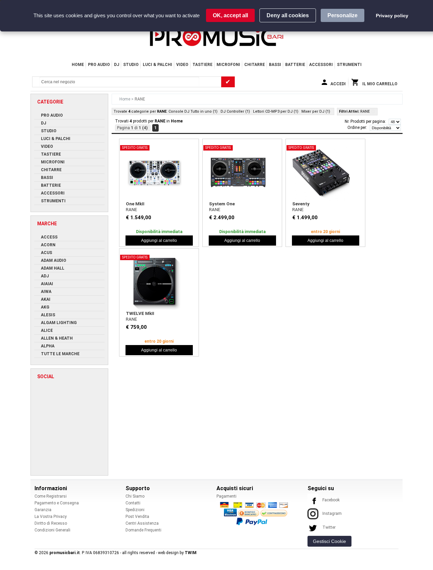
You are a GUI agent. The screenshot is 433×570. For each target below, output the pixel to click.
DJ (116, 64)
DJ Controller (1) (235, 111)
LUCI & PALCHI (157, 64)
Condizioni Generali (52, 530)
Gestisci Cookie (329, 541)
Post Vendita (137, 516)
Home (78, 64)
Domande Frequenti (143, 530)
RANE (131, 209)
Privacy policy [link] (392, 15)
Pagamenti (226, 496)
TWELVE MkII (140, 313)
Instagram (332, 513)
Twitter (329, 527)
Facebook (331, 500)
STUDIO (131, 64)
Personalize (342, 15)
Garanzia (43, 509)
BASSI (275, 64)
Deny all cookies (288, 15)
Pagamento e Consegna (57, 503)
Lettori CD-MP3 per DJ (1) (275, 111)
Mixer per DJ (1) (315, 111)
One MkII (135, 203)
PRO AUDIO (99, 64)
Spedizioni (135, 509)
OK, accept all (230, 15)
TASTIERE (202, 64)
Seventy (301, 203)
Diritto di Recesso (51, 523)
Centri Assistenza (142, 523)
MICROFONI (228, 64)
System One (222, 203)
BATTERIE (295, 64)
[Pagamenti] (255, 513)
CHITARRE (254, 64)
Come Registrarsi (51, 496)
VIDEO (182, 64)
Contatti (133, 503)
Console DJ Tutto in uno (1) (193, 111)
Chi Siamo (135, 496)
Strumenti (349, 64)
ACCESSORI (321, 64)
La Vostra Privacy (51, 516)
